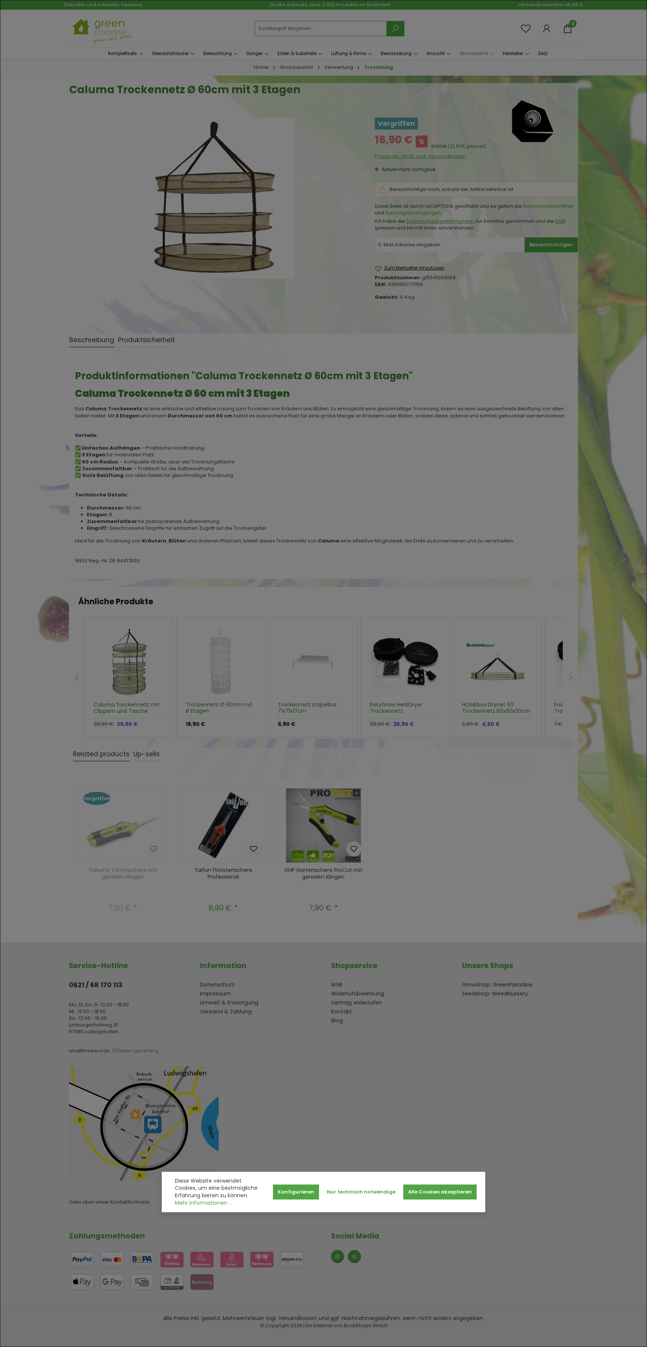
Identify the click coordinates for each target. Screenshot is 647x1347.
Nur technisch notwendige (361, 1191)
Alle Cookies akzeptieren (440, 1191)
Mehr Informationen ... (203, 1203)
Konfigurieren (296, 1191)
